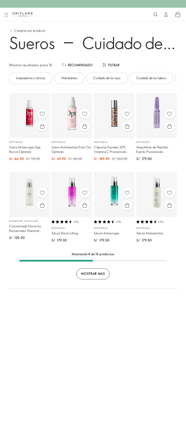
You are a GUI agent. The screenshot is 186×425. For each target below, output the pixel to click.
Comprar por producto (29, 30)
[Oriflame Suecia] (22, 14)
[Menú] (6, 14)
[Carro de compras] (178, 14)
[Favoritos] (42, 114)
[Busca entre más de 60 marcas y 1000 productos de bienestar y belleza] (155, 14)
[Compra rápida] (42, 126)
